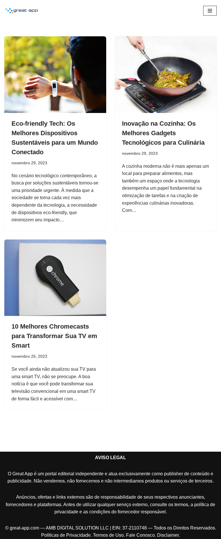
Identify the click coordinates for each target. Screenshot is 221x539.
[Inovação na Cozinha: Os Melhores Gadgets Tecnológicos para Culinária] (166, 74)
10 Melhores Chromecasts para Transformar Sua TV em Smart (54, 336)
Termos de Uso (108, 535)
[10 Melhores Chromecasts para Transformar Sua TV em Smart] (55, 278)
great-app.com (24, 527)
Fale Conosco (140, 535)
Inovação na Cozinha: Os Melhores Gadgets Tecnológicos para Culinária (163, 133)
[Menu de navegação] (210, 11)
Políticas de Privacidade (66, 535)
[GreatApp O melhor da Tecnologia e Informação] (21, 10)
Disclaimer (168, 535)
